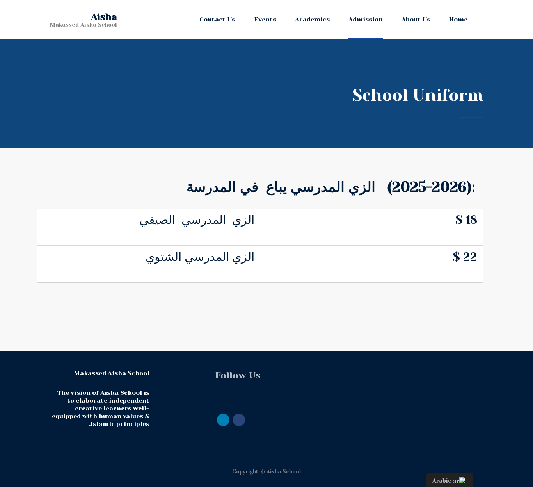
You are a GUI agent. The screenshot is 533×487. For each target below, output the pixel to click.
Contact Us (217, 19)
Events (265, 19)
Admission (365, 19)
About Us (416, 19)
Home (458, 19)
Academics (312, 19)
